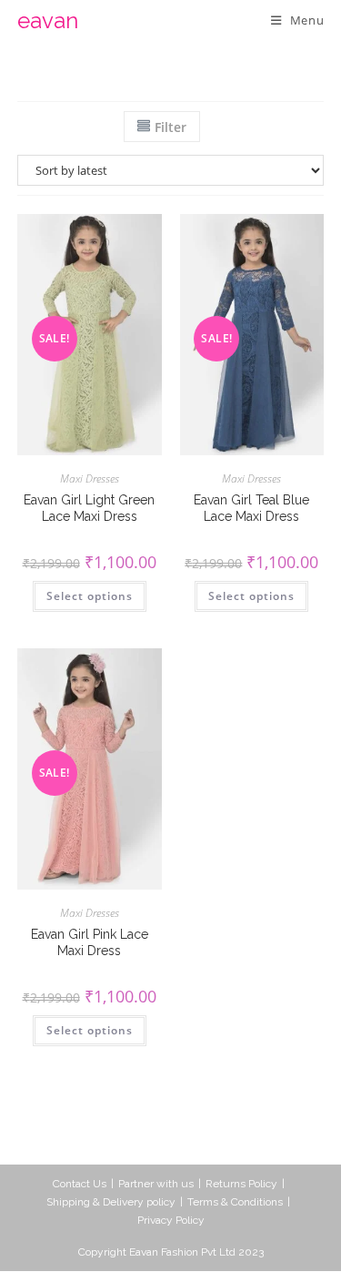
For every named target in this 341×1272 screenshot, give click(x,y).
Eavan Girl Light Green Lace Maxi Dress (89, 508)
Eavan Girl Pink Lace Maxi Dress (89, 942)
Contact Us (79, 1183)
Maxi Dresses (89, 478)
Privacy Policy (171, 1220)
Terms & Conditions (235, 1202)
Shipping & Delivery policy (111, 1202)
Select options (89, 596)
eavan (47, 20)
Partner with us (156, 1183)
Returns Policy (241, 1183)
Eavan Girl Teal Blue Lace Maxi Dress (251, 508)
